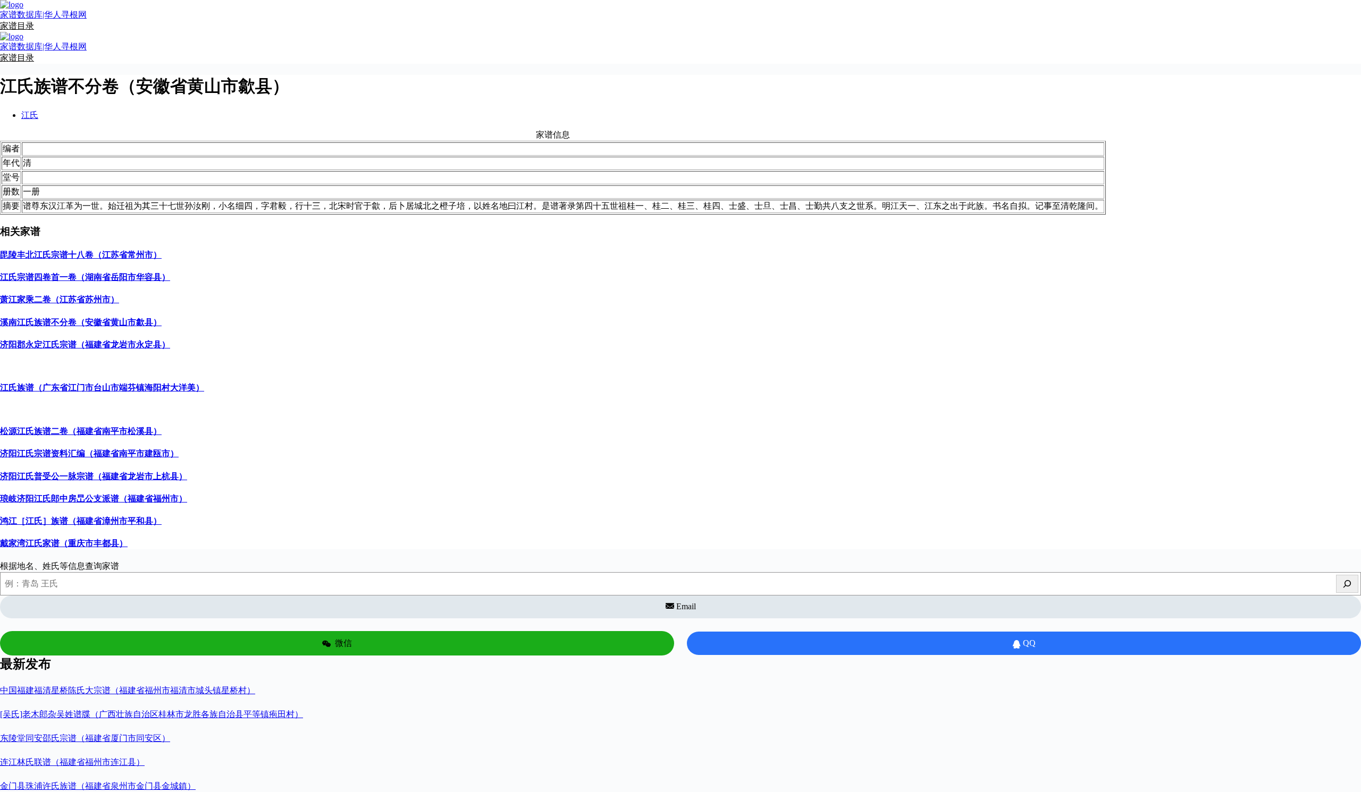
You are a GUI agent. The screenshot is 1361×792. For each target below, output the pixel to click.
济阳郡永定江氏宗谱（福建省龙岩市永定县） (85, 344)
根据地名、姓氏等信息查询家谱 (59, 565)
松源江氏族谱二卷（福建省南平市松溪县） (81, 431)
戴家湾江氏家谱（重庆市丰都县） (64, 543)
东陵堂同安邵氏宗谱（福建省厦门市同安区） (85, 738)
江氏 (29, 115)
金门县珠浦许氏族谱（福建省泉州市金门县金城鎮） (98, 785)
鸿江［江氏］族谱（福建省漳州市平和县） (81, 520)
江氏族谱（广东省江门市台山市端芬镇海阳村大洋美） (102, 387)
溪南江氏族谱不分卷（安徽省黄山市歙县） (81, 322)
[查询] (1347, 584)
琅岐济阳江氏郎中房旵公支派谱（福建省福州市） (93, 498)
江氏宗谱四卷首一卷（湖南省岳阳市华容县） (85, 277)
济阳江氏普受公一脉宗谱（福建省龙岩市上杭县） (93, 476)
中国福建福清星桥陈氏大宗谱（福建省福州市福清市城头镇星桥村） (127, 690)
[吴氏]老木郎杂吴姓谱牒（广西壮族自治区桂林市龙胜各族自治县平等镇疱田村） (151, 714)
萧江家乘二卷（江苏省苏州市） (59, 299)
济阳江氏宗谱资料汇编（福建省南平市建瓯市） (89, 453)
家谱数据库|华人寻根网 (43, 14)
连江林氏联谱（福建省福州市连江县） (72, 762)
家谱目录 (17, 25)
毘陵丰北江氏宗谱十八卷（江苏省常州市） (81, 254)
